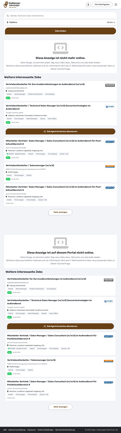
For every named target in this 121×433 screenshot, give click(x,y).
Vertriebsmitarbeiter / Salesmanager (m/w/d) (30, 165)
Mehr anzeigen (60, 212)
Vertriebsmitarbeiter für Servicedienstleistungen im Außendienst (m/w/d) (45, 84)
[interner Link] (12, 4)
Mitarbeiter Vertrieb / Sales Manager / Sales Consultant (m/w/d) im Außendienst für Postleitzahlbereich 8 (54, 142)
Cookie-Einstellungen (46, 430)
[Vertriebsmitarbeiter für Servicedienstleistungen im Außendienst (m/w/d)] (60, 91)
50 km (110, 22)
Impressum (31, 430)
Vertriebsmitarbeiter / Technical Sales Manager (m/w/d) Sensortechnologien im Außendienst (48, 107)
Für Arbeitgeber (102, 4)
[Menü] (116, 4)
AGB (5, 430)
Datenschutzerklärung (17, 430)
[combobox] (62, 15)
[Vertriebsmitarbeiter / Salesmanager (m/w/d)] (60, 172)
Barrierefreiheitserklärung (65, 430)
